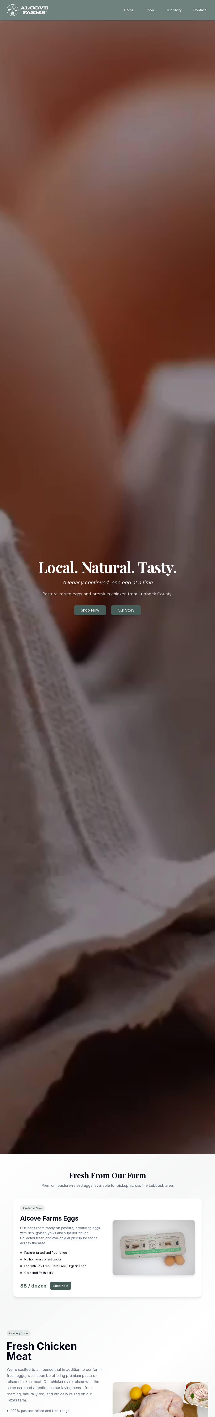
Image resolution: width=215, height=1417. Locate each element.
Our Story (174, 10)
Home (129, 10)
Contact (199, 10)
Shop (149, 10)
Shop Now (90, 610)
